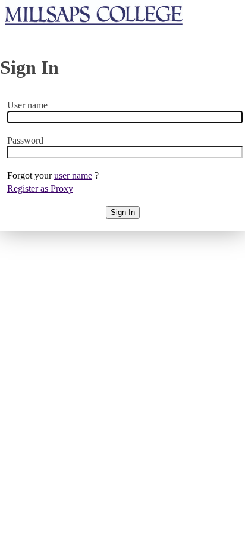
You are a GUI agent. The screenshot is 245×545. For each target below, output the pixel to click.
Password (25, 140)
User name (27, 105)
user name (73, 175)
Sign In (123, 212)
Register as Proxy (40, 188)
